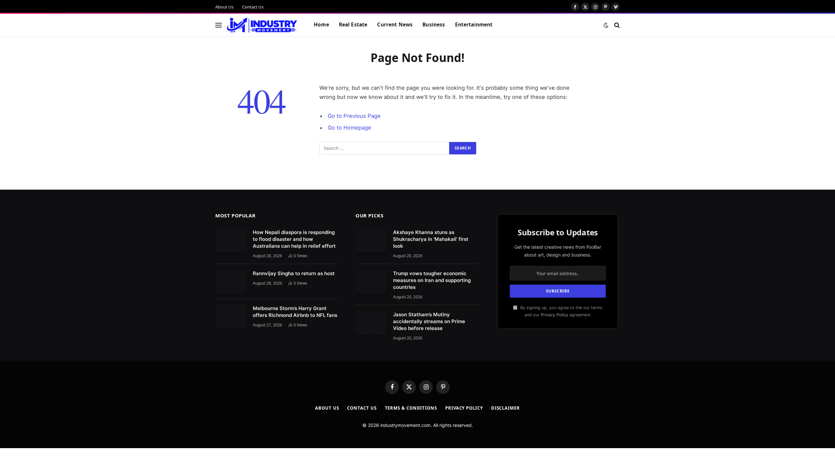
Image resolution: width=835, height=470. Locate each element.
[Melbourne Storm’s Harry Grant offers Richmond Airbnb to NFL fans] (231, 316)
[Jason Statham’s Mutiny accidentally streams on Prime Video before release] (371, 322)
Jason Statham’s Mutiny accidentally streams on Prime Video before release (429, 321)
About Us (224, 7)
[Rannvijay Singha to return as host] (231, 281)
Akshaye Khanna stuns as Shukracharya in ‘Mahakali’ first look (430, 239)
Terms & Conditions (411, 408)
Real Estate (353, 24)
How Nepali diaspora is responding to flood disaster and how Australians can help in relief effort (294, 239)
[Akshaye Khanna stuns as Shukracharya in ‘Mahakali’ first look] (371, 240)
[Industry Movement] (262, 25)
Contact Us (253, 7)
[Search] (616, 25)
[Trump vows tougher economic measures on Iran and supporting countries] (371, 281)
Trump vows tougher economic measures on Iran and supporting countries (432, 280)
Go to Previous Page (354, 116)
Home (321, 24)
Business (433, 24)
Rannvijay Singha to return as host (294, 273)
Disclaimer (505, 408)
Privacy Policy (554, 314)
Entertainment (474, 24)
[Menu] (218, 25)
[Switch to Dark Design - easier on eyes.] (606, 25)
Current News (395, 24)
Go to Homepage (349, 127)
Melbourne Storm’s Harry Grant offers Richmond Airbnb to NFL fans (295, 311)
